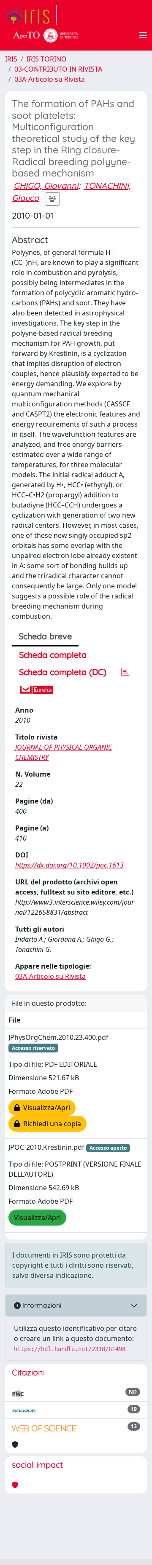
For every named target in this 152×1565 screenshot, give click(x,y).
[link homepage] (31, 15)
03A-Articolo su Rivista (49, 79)
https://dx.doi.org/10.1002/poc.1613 (69, 865)
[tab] (125, 672)
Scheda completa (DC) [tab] (62, 672)
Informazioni (41, 1305)
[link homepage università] (45, 35)
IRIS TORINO (47, 59)
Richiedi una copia (50, 1123)
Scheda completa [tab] (53, 654)
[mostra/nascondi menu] (143, 35)
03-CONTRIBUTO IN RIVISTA (58, 69)
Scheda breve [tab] (45, 636)
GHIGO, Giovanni (46, 185)
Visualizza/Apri (45, 1107)
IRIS (11, 59)
